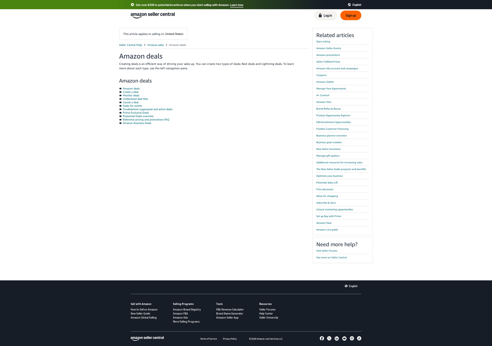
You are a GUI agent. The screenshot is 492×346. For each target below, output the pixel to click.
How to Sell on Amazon (144, 309)
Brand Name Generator (229, 313)
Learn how (236, 5)
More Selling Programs (186, 321)
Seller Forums (267, 309)
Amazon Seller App (227, 317)
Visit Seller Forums (326, 250)
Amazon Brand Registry (187, 309)
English (353, 286)
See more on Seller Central (331, 257)
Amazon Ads (180, 317)
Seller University (268, 317)
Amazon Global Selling (144, 317)
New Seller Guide (140, 313)
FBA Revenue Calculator (230, 309)
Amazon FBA (180, 313)
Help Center (266, 313)
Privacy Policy (230, 338)
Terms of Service (208, 338)
